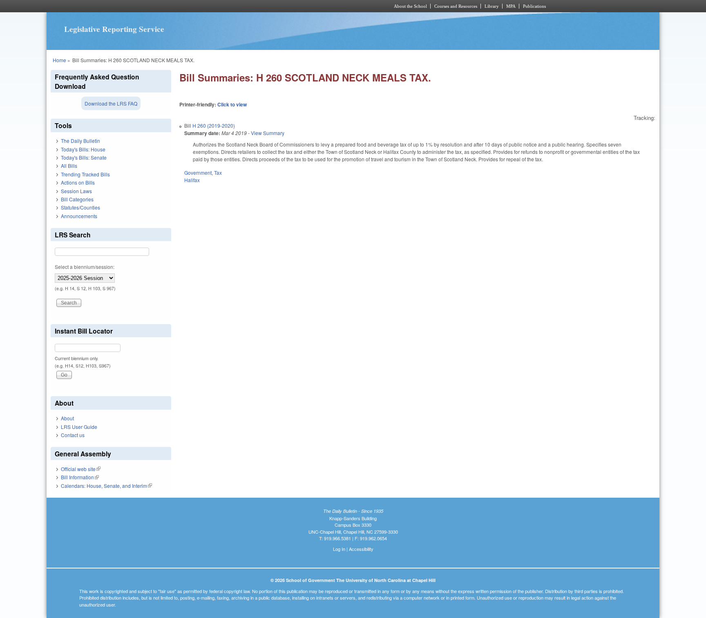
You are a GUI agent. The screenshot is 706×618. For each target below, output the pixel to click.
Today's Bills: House (83, 149)
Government (198, 172)
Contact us (73, 434)
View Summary (267, 132)
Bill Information (80, 477)
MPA (511, 6)
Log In (339, 549)
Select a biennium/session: (84, 266)
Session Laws (76, 190)
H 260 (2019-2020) (213, 125)
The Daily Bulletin (80, 140)
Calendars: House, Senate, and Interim (106, 485)
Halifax (192, 179)
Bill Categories (77, 199)
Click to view (232, 104)
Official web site (81, 468)
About (67, 418)
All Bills (69, 165)
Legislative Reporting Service (114, 29)
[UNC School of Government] (245, 6)
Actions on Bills (78, 182)
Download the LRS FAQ (111, 103)
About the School (410, 6)
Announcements (79, 215)
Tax (218, 172)
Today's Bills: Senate (84, 157)
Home (59, 59)
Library (492, 6)
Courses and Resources (455, 6)
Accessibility (361, 549)
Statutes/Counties (80, 207)
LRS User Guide (79, 426)
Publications (534, 6)
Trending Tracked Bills (85, 174)
